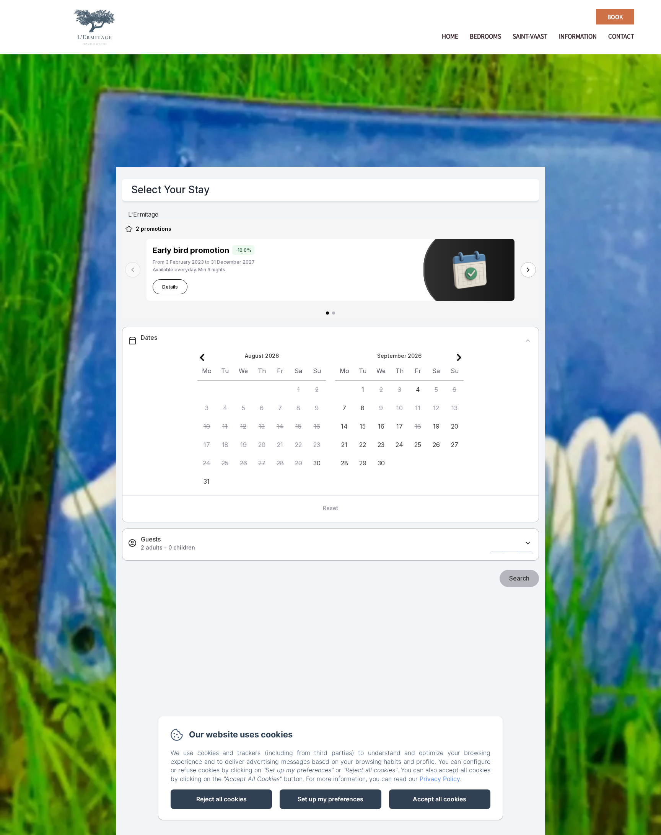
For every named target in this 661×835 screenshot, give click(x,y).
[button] (298, 390)
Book (615, 17)
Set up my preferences (330, 799)
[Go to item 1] (327, 313)
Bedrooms (485, 36)
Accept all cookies (439, 799)
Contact (621, 36)
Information (578, 36)
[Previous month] (202, 357)
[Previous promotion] (132, 269)
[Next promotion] (528, 269)
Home (450, 36)
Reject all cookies (221, 799)
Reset (330, 508)
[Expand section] (527, 543)
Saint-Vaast (530, 36)
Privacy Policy (440, 779)
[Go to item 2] (333, 313)
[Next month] (459, 357)
